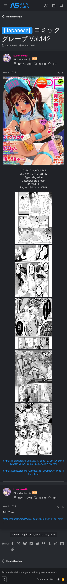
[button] (5, 6)
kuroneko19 (11, 45)
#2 (63, 506)
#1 (63, 72)
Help (52, 579)
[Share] (58, 72)
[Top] (58, 579)
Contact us (42, 579)
